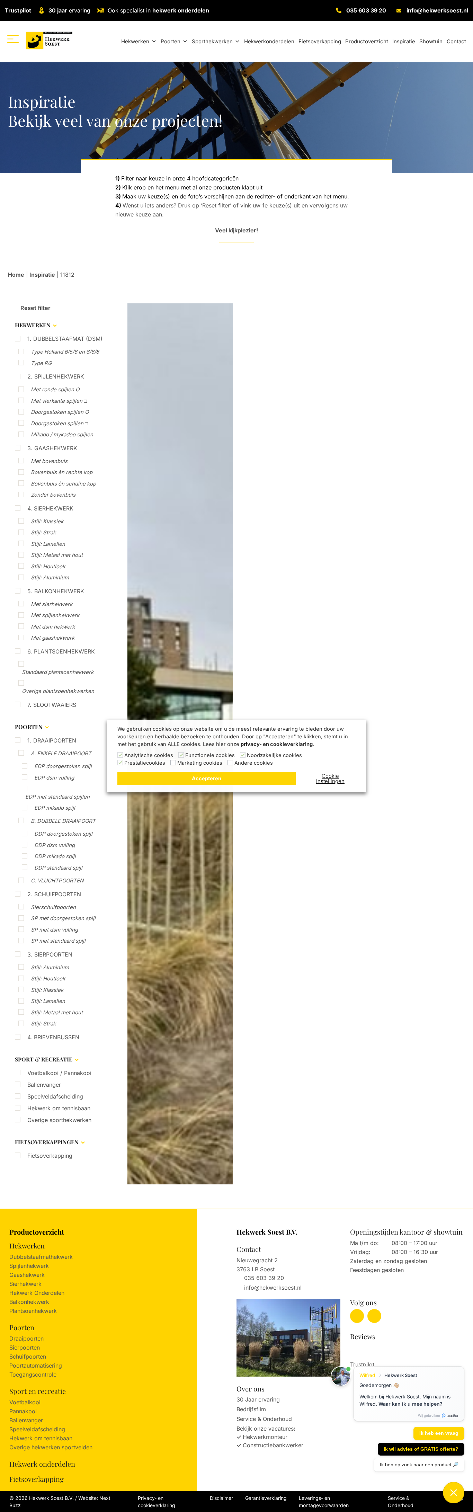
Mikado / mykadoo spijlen (62, 434)
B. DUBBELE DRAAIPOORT (63, 821)
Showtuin (431, 41)
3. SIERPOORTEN (49, 954)
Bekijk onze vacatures (265, 1428)
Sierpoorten (24, 1347)
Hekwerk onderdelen (42, 1463)
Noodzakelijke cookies (274, 755)
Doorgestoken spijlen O (60, 412)
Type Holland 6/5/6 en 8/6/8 (65, 351)
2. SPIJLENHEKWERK (55, 376)
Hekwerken (135, 41)
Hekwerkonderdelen (269, 41)
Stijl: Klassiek (47, 521)
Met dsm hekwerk (53, 626)
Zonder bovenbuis (53, 494)
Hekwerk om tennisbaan (58, 1108)
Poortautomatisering (35, 1365)
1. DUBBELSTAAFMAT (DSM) (64, 338)
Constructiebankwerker (273, 1445)
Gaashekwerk (27, 1274)
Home (16, 274)
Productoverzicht (366, 41)
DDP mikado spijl (55, 856)
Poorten (170, 41)
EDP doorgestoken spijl (63, 766)
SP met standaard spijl (58, 940)
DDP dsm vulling (54, 845)
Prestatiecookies (144, 763)
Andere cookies (253, 763)
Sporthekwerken (212, 41)
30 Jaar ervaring (258, 1399)
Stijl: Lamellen (48, 544)
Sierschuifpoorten (53, 907)
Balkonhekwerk (29, 1301)
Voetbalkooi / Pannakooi (59, 1072)
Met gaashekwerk (52, 637)
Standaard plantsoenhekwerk (57, 672)
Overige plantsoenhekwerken (58, 691)
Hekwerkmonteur (265, 1436)
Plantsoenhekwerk (33, 1310)
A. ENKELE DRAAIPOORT (61, 753)
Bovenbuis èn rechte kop (61, 472)
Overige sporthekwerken (59, 1120)
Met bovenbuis (49, 461)
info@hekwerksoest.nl (437, 10)
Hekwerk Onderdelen (36, 1292)
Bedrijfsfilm (251, 1409)
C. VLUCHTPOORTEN (57, 880)
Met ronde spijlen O (55, 389)
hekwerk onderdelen (180, 10)
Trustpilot (18, 10)
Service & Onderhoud (264, 1418)
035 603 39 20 (366, 10)
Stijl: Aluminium (50, 577)
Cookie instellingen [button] (330, 778)
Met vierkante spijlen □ (59, 401)
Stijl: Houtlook (48, 566)
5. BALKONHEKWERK (55, 591)
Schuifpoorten (27, 1356)
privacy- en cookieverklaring (277, 744)
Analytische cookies (148, 755)
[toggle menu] (13, 39)
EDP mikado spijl (54, 807)
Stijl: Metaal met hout (57, 555)
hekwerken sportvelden (62, 1447)
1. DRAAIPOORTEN (51, 740)
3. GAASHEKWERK (52, 448)
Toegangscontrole (32, 1374)
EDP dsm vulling (54, 777)
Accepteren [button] (206, 778)
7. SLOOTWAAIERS (51, 704)
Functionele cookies (210, 755)
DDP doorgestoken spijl (63, 833)
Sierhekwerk (25, 1283)
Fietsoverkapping (319, 41)
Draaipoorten (26, 1338)
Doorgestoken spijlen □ (59, 423)
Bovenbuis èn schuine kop (63, 483)
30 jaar (57, 10)
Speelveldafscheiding (55, 1096)
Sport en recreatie (37, 1391)
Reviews (362, 1336)
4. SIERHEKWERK (50, 508)
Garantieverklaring (266, 1498)
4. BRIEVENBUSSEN (53, 1037)
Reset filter (35, 307)
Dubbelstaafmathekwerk (41, 1256)
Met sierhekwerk (51, 604)
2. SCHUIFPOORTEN (54, 894)
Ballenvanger (44, 1084)
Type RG (41, 363)
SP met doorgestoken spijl (63, 918)
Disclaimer (221, 1498)
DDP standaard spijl (58, 867)
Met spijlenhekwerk (55, 615)
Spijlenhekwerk (29, 1265)
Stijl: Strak (43, 532)
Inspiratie (403, 41)
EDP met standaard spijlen (57, 796)
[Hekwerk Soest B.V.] (49, 40)
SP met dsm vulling (54, 929)
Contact (456, 41)
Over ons (251, 1388)
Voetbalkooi (25, 1402)
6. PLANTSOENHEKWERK (61, 651)
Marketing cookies (199, 763)
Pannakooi (23, 1411)
